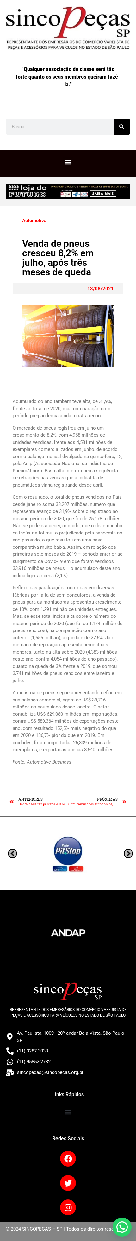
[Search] (122, 127)
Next (12, 853)
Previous (128, 853)
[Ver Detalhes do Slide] (68, 191)
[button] (68, 162)
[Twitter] (68, 1183)
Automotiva (34, 220)
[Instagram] (68, 1207)
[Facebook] (68, 1159)
